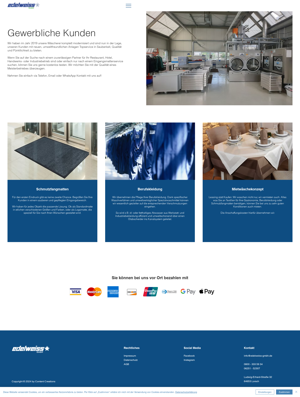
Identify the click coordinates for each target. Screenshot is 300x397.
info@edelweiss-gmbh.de (258, 355)
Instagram (189, 359)
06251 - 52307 (252, 368)
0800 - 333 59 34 (253, 364)
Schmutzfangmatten (52, 189)
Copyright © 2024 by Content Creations (33, 381)
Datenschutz (131, 359)
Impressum (130, 355)
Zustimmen (284, 392)
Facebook (189, 355)
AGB (126, 364)
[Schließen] (296, 391)
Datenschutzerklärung (186, 392)
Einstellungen (265, 392)
